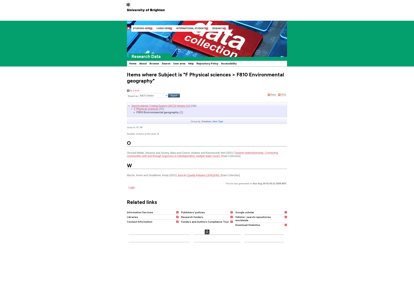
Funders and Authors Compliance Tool (205, 221)
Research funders (192, 217)
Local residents (253, 282)
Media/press (251, 254)
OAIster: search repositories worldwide (253, 219)
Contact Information (139, 221)
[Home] (129, 28)
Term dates (225, 255)
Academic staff (202, 255)
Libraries (132, 217)
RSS (283, 94)
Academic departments (174, 251)
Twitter (133, 276)
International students (191, 28)
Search (166, 63)
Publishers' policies (193, 212)
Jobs (197, 271)
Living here (163, 28)
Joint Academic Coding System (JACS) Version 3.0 (160, 105)
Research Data (146, 56)
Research (218, 28)
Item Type (218, 121)
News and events (229, 264)
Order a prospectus (200, 266)
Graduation (225, 271)
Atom (273, 94)
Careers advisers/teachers (259, 258)
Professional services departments (173, 260)
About (143, 63)
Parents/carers (253, 262)
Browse (154, 63)
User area (179, 63)
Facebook (149, 273)
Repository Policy (207, 63)
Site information (228, 275)
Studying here (141, 28)
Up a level (134, 90)
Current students (254, 250)
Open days (200, 259)
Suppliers (250, 278)
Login (132, 187)
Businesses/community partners (262, 267)
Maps (222, 259)
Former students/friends (258, 274)
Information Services (140, 212)
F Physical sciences (146, 109)
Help (191, 63)
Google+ (145, 276)
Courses (199, 251)
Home (132, 63)
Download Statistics (247, 225)
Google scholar (244, 212)
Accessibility (229, 63)
